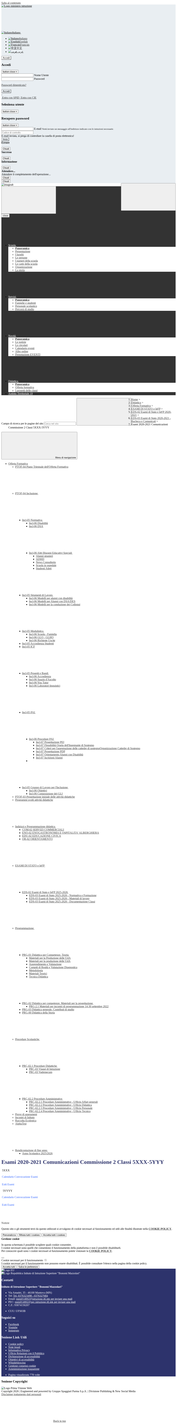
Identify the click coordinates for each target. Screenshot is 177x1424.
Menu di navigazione (65, 457)
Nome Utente (41, 75)
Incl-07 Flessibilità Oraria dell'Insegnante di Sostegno (65, 745)
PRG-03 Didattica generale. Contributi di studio (48, 1009)
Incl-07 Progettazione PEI (50, 742)
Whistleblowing (17, 1362)
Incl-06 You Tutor (38, 682)
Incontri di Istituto (25, 1117)
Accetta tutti (54, 1235)
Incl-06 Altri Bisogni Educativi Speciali (51, 552)
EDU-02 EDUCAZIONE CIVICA (41, 835)
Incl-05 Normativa (32, 520)
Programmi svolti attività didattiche (34, 799)
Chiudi (6, 149)
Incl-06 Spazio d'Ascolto (42, 679)
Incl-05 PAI (29, 712)
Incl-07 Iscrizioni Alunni (49, 757)
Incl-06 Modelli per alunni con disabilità (51, 598)
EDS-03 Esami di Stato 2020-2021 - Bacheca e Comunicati (151, 420)
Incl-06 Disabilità (38, 523)
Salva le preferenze (28, 1267)
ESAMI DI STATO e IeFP (145, 408)
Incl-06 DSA (36, 526)
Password (39, 78)
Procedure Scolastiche (27, 1039)
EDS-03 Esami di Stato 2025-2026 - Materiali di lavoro (59, 898)
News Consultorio (46, 562)
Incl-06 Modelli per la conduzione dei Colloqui (54, 604)
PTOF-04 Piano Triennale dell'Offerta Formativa (41, 466)
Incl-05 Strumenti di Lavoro (37, 595)
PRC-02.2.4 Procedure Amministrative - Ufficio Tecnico (60, 1111)
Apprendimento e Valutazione (45, 964)
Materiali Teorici (38, 973)
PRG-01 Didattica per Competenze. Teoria (45, 954)
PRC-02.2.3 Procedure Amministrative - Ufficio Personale (60, 1108)
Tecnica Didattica (38, 976)
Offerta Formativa (141, 405)
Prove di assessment (26, 1114)
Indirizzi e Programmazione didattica (35, 826)
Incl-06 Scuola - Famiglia (43, 634)
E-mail (37, 128)
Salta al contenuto (11, 2)
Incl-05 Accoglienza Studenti (38, 643)
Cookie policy (16, 1344)
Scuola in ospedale (46, 565)
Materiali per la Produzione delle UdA (50, 957)
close (5, 215)
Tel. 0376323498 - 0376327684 (30, 1295)
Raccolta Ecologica (25, 1120)
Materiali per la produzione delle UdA (50, 961)
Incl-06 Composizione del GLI (46, 793)
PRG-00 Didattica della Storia (38, 1012)
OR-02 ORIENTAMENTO (37, 838)
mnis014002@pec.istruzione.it (45, 1302)
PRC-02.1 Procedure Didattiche (40, 1065)
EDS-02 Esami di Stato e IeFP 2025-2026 (45, 892)
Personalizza (9, 1235)
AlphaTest (20, 1123)
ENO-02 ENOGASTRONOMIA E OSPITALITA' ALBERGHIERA (60, 832)
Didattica (136, 402)
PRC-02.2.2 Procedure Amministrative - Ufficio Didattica (60, 1105)
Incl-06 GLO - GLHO (41, 637)
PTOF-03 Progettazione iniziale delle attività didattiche (45, 796)
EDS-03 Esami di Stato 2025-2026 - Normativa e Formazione (62, 895)
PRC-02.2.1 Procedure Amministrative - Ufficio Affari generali (63, 1101)
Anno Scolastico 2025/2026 (37, 1153)
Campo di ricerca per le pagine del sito (22, 423)
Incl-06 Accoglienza (40, 676)
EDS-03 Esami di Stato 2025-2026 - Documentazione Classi (62, 901)
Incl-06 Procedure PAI (41, 739)
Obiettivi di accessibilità (21, 1359)
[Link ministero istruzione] (16, 5)
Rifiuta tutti (29, 1235)
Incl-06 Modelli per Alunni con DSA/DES (52, 601)
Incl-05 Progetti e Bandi (35, 673)
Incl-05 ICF (28, 646)
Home (134, 399)
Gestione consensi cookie (22, 1365)
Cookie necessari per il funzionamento (22, 1260)
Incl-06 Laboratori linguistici (44, 685)
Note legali (14, 1347)
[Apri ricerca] (148, 197)
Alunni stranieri (44, 556)
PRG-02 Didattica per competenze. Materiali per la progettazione (58, 1003)
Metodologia (36, 970)
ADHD (40, 559)
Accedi (6, 58)
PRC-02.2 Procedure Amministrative (42, 1098)
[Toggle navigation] (28, 200)
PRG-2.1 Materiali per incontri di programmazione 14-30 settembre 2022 (69, 1006)
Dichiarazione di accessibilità (24, 1356)
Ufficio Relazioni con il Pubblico (26, 1353)
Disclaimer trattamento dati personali (21, 1394)
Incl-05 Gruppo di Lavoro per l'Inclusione (45, 787)
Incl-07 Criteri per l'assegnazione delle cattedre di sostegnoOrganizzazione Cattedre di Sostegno (88, 748)
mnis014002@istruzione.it (44, 1298)
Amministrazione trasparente (23, 1368)
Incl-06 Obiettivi (38, 790)
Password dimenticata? (13, 85)
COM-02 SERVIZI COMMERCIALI (43, 829)
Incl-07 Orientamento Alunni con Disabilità (59, 754)
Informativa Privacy (19, 1350)
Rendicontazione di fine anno (31, 1150)
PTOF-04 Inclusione (26, 493)
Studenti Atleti (44, 568)
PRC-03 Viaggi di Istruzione (44, 1069)
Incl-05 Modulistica (33, 631)
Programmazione (24, 928)
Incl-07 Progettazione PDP (50, 751)
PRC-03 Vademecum (40, 1072)
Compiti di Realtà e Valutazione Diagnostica (53, 967)
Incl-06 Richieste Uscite (42, 640)
